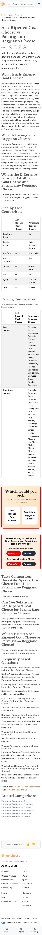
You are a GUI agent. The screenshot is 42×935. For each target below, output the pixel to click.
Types (10, 15)
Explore (25, 887)
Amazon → (29, 553)
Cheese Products (9, 876)
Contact (25, 901)
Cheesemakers (7, 880)
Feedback (26, 905)
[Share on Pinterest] (20, 47)
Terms (34, 918)
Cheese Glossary (8, 901)
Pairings (25, 876)
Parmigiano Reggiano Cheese (33, 226)
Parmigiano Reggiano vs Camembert (17, 810)
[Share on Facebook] (10, 47)
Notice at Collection (30, 922)
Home (3, 15)
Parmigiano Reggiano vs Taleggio (16, 816)
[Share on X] (15, 47)
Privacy (27, 918)
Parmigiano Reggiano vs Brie (14, 801)
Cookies (20, 918)
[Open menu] (39, 4)
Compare (18, 15)
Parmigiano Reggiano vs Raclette (16, 813)
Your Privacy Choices (13, 922)
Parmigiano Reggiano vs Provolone (17, 804)
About (25, 897)
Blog (3, 897)
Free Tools (27, 884)
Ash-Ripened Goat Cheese (28, 787)
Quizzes (25, 880)
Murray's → (13, 553)
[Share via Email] (25, 47)
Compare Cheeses (9, 884)
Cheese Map (6, 887)
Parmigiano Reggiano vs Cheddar (16, 807)
